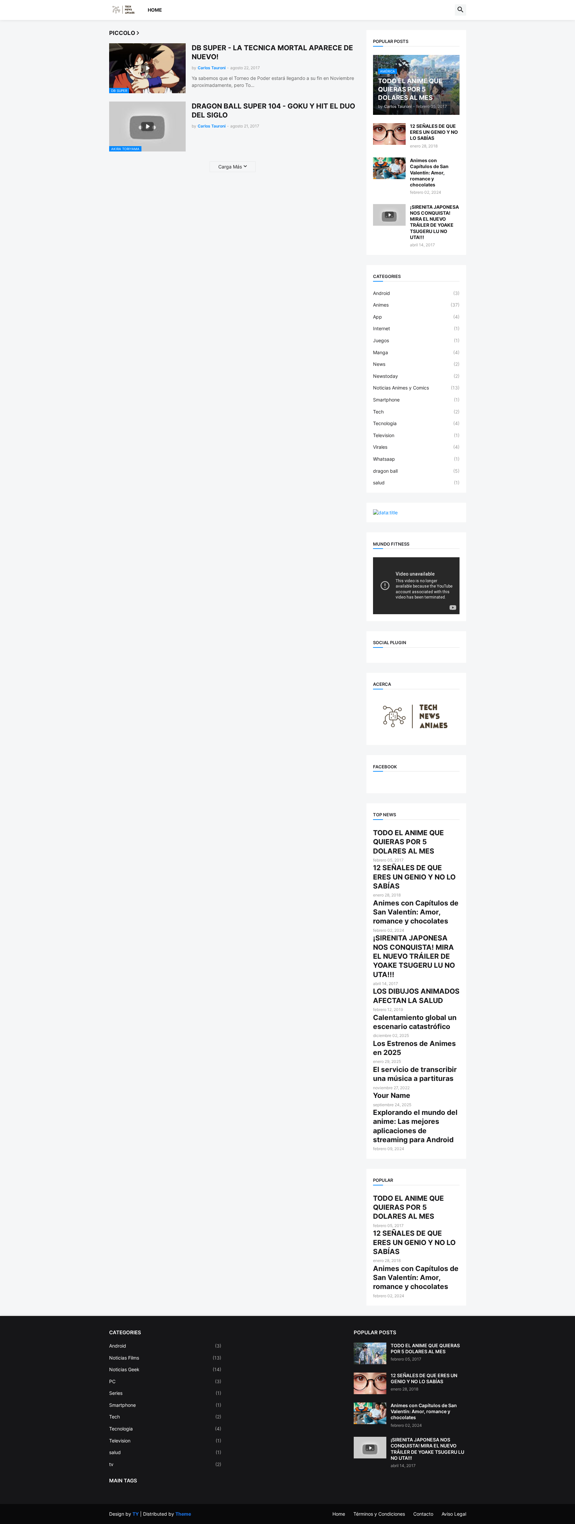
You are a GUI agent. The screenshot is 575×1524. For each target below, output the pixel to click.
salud (416, 482)
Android (416, 293)
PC (165, 1381)
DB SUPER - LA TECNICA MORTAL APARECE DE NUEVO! (272, 52)
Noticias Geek (165, 1369)
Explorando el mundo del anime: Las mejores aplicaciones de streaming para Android (415, 1126)
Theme (183, 1514)
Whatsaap (416, 459)
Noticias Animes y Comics (416, 387)
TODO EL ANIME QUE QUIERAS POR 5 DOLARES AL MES (408, 842)
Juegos (416, 340)
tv (165, 1464)
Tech (416, 411)
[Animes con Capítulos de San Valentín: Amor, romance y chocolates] (389, 168)
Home (155, 10)
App (416, 317)
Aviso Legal (454, 1514)
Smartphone (416, 399)
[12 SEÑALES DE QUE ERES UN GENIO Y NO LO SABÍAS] (389, 134)
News (416, 364)
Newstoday (416, 376)
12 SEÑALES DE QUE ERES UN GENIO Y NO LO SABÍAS (434, 132)
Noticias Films (165, 1358)
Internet (416, 328)
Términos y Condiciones (379, 1514)
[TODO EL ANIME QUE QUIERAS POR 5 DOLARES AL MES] (370, 1353)
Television (416, 435)
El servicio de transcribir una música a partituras (415, 1074)
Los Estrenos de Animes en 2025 (414, 1048)
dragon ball (416, 471)
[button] (460, 10)
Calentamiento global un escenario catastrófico (415, 1022)
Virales (416, 447)
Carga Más (230, 166)
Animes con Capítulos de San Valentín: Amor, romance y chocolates (429, 172)
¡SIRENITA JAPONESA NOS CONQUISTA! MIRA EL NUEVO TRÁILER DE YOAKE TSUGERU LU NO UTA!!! (434, 222)
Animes (416, 305)
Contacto (423, 1514)
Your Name (391, 1095)
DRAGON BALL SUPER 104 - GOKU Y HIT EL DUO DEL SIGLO (273, 110)
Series (165, 1393)
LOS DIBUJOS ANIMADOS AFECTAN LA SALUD (416, 995)
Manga (416, 352)
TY (135, 1514)
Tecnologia (416, 423)
